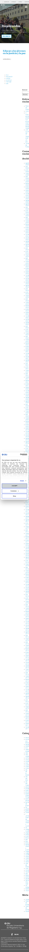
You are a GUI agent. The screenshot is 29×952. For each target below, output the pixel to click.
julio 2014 (27, 636)
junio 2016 (27, 561)
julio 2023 (27, 289)
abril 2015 (27, 605)
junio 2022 (27, 330)
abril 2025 (27, 218)
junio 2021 (27, 367)
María (27, 856)
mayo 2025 (27, 215)
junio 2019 (27, 449)
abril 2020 (27, 415)
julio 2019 (27, 446)
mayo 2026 (27, 174)
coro (26, 763)
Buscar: (24, 90)
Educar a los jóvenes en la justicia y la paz (14, 52)
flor (26, 807)
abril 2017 (27, 531)
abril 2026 (27, 177)
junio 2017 (27, 524)
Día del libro (26, 778)
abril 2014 (27, 643)
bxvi (7, 75)
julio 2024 (27, 248)
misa (26, 868)
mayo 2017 (27, 527)
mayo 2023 (27, 296)
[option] (14, 23)
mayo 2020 (27, 412)
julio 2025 (27, 208)
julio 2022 (27, 327)
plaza (27, 875)
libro (26, 841)
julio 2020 (27, 405)
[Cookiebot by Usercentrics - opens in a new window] (20, 455)
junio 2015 (27, 598)
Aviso (27, 111)
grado (27, 809)
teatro (27, 889)
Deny (14, 496)
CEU (26, 753)
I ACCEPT (14, 485)
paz (7, 83)
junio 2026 (27, 170)
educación (9, 76)
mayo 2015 (27, 602)
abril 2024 (27, 259)
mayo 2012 (27, 707)
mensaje (8, 82)
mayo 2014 (27, 639)
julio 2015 (27, 595)
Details (22, 480)
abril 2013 (27, 673)
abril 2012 (27, 711)
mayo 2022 (27, 333)
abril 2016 (27, 568)
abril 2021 (27, 374)
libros (27, 843)
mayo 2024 (27, 255)
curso (27, 768)
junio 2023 (27, 293)
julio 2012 (27, 700)
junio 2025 (27, 211)
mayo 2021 (27, 371)
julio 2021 (27, 364)
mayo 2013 (27, 670)
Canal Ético (4, 943)
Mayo (27, 860)
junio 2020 (27, 408)
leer (26, 839)
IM (26, 827)
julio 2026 (27, 167)
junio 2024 (27, 252)
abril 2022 (27, 337)
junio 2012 (27, 704)
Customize (14, 491)
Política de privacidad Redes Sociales (15, 941)
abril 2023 (27, 299)
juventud (9, 80)
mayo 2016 (27, 565)
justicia (8, 78)
